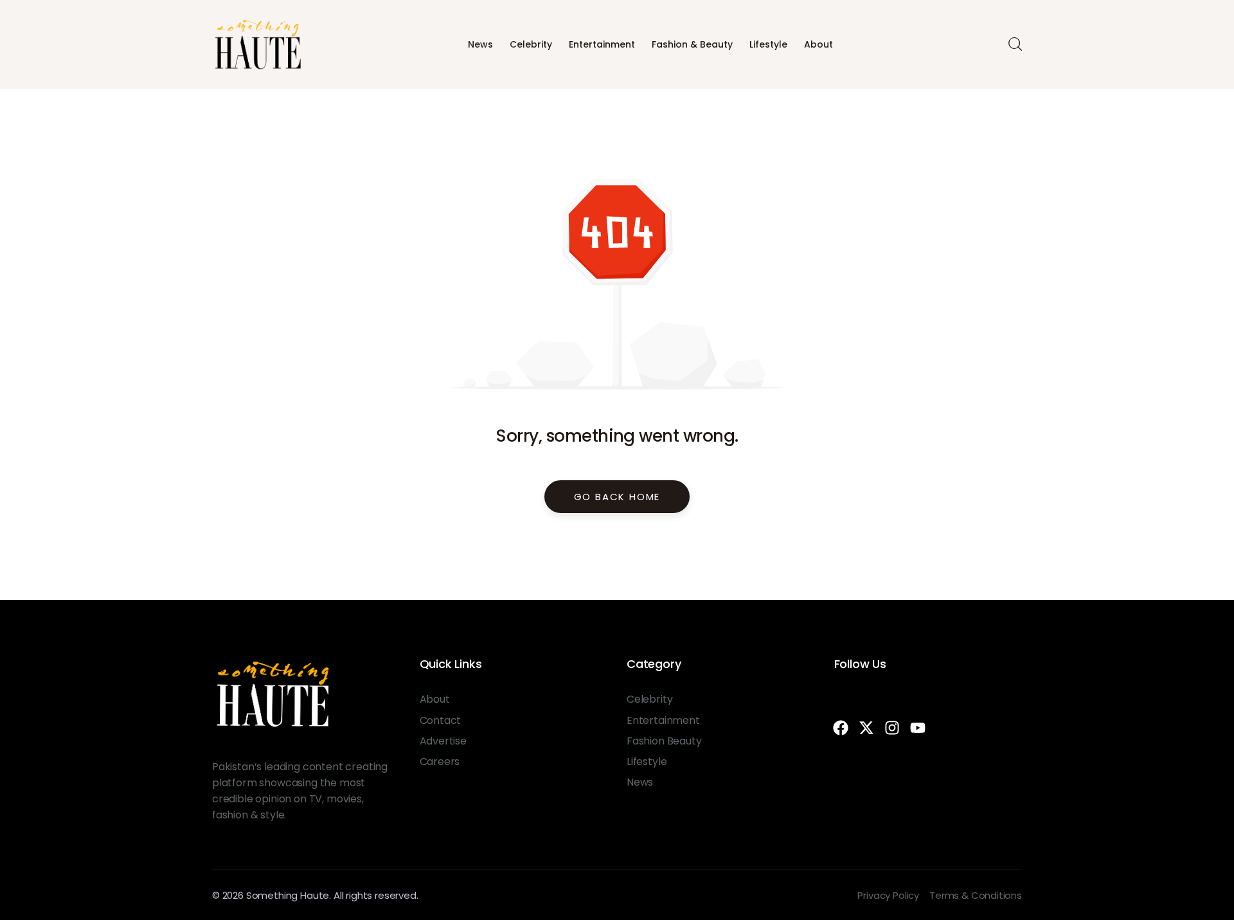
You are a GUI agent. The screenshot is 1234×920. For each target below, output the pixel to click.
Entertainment (602, 44)
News (480, 44)
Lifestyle (768, 44)
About (818, 44)
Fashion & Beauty (692, 44)
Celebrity (531, 44)
